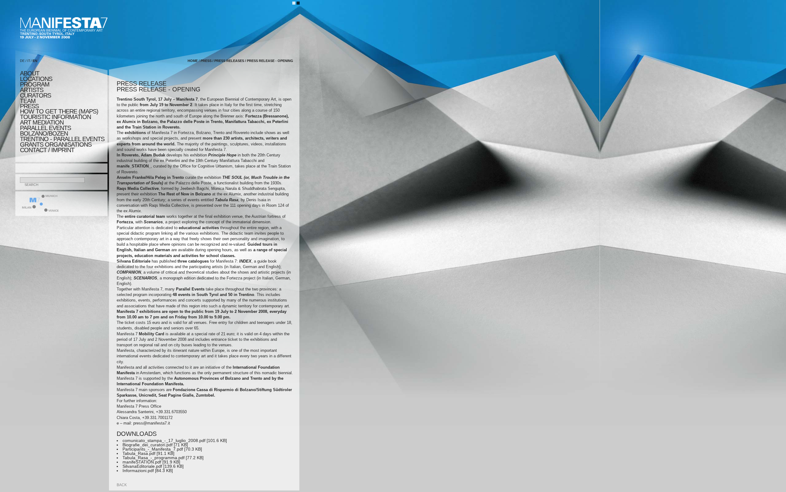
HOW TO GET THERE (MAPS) (59, 111)
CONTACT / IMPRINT (47, 150)
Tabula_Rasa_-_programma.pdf (154, 457)
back (122, 485)
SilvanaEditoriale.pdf (142, 466)
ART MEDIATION (42, 122)
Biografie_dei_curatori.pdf (148, 444)
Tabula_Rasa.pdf (139, 453)
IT (28, 61)
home (193, 61)
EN (35, 61)
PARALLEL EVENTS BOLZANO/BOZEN (45, 130)
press (29, 106)
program (34, 84)
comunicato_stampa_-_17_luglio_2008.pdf (164, 440)
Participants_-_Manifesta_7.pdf (153, 449)
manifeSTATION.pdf (142, 461)
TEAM (28, 101)
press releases (229, 61)
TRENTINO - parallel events (62, 139)
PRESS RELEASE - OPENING (270, 61)
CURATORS (35, 95)
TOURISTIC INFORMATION (55, 117)
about (29, 73)
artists (31, 90)
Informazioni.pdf (138, 470)
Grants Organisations (55, 144)
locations (36, 79)
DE (22, 61)
